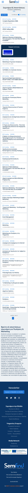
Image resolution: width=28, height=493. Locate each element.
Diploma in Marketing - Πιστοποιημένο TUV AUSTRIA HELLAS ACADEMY (14, 188)
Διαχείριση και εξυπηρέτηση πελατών (14, 117)
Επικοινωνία (14, 436)
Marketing (5, 225)
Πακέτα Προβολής (14, 428)
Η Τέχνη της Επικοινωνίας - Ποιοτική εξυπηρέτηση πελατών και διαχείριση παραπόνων (14, 126)
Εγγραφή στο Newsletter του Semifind (14, 392)
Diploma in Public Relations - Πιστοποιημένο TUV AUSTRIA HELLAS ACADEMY (14, 168)
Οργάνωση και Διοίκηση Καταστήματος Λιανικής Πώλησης (13, 149)
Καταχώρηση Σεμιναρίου (14, 426)
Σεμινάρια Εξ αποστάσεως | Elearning (14, 411)
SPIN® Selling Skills (8, 29)
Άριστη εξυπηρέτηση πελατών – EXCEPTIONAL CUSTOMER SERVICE (13, 78)
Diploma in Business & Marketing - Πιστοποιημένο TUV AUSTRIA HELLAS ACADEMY (14, 39)
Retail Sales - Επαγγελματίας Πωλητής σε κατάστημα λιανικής (14, 308)
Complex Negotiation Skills (10, 21)
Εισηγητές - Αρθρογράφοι (14, 431)
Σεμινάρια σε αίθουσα (14, 409)
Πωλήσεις (6, 299)
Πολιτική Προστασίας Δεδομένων (14, 474)
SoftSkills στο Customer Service (12, 70)
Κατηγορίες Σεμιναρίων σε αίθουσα (14, 414)
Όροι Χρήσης (14, 472)
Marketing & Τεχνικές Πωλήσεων (12, 62)
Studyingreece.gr (14, 446)
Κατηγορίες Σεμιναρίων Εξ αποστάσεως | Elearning (14, 416)
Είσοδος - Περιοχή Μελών (14, 433)
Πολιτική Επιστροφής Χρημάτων (14, 477)
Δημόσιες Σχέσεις (8, 291)
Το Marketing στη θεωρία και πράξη (13, 283)
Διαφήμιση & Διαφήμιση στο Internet (13, 243)
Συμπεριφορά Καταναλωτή (10, 159)
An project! (14, 486)
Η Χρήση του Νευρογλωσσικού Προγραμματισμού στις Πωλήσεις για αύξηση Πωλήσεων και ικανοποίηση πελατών (14, 139)
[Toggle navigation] (3, 2)
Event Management (8, 217)
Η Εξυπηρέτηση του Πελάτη (11, 272)
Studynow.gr (14, 443)
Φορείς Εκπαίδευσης (14, 419)
